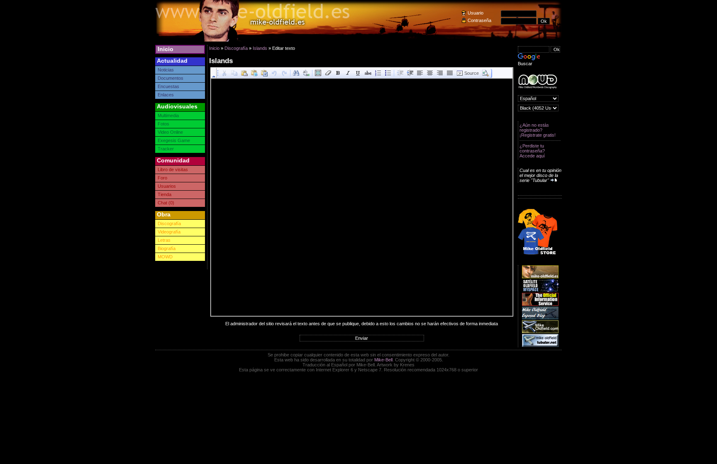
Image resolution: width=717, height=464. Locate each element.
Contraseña (479, 20)
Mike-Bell (383, 359)
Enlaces (166, 94)
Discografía (169, 223)
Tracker (166, 148)
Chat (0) (166, 202)
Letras (164, 240)
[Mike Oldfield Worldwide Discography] (537, 81)
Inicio (165, 49)
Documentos (170, 78)
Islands (260, 48)
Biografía (167, 248)
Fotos (163, 123)
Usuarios (167, 186)
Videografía (169, 231)
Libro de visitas (173, 169)
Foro (162, 177)
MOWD (165, 256)
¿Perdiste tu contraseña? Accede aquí (532, 150)
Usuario (475, 12)
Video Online (170, 132)
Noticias (166, 69)
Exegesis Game (174, 140)
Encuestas (168, 86)
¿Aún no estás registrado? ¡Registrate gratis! (537, 130)
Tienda (164, 194)
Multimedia (168, 115)
